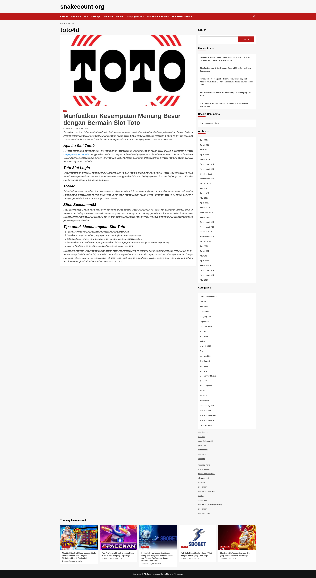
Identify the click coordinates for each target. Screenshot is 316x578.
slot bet (201, 436)
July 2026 (204, 140)
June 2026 (204, 145)
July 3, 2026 (232, 558)
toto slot (201, 482)
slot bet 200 (205, 356)
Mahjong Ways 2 (135, 16)
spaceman (202, 500)
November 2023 (207, 275)
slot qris (203, 371)
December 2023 (207, 270)
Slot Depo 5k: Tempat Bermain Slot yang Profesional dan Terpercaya (224, 104)
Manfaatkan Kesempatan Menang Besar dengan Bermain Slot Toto (121, 119)
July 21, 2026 (153, 564)
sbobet (203, 331)
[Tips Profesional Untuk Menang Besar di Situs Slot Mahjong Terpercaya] (118, 537)
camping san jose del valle (76, 154)
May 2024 (204, 256)
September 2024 (207, 236)
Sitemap (95, 16)
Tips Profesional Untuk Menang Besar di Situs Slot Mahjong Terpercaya (225, 69)
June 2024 (204, 251)
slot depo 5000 (204, 513)
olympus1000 (206, 326)
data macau (203, 449)
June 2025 (204, 193)
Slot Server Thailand (182, 16)
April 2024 (204, 260)
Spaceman (204, 400)
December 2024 (207, 222)
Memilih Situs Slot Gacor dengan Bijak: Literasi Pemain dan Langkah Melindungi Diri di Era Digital (225, 58)
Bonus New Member (208, 297)
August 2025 (205, 183)
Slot (86, 16)
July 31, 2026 (74, 561)
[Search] (254, 16)
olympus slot (203, 478)
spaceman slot (204, 469)
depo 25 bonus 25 (205, 441)
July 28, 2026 (114, 558)
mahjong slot (205, 316)
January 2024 (205, 265)
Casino (64, 16)
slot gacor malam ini (206, 491)
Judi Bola (76, 16)
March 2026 (205, 159)
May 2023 (204, 280)
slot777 (203, 381)
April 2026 (204, 154)
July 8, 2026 (192, 558)
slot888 (203, 395)
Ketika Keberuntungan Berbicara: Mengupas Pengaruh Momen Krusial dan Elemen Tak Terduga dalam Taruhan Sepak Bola (226, 82)
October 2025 (206, 174)
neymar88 (204, 321)
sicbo (202, 341)
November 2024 (207, 227)
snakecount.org (82, 6)
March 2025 (205, 207)
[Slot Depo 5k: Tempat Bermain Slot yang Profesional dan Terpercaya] (237, 537)
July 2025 (204, 188)
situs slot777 (205, 346)
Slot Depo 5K (205, 361)
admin (68, 128)
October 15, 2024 (78, 128)
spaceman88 (205, 410)
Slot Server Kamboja (158, 16)
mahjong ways (204, 465)
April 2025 (204, 203)
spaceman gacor (207, 405)
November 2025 (207, 169)
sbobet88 (204, 336)
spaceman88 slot (207, 420)
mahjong (201, 458)
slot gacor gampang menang (210, 504)
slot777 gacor (206, 386)
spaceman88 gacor (208, 415)
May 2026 (204, 150)
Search (202, 29)
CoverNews (166, 574)
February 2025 (206, 212)
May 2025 (204, 198)
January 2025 (205, 217)
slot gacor (204, 366)
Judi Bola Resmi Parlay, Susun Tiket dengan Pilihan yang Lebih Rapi (226, 94)
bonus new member (206, 473)
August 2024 (205, 241)
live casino (204, 311)
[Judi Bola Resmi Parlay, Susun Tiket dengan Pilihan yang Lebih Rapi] (197, 537)
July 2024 (204, 246)
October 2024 (206, 232)
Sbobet (119, 16)
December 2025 (207, 164)
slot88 (203, 390)
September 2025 (207, 179)
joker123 (202, 445)
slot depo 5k (203, 432)
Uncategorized (206, 425)
